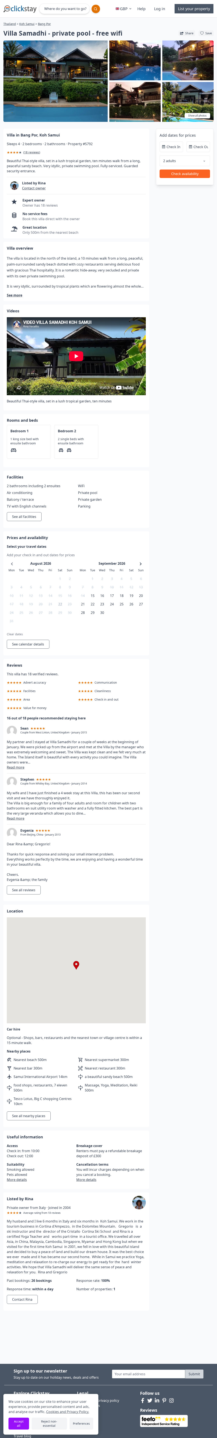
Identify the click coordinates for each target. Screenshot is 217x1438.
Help (141, 8)
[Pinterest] (164, 1400)
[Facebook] (142, 1400)
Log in (159, 8)
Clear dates (15, 634)
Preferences (81, 1423)
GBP (124, 8)
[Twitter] (149, 1400)
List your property (194, 8)
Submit (194, 1374)
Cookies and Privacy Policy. (67, 1411)
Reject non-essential (49, 1423)
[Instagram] (171, 1400)
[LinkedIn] (157, 1400)
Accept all (19, 1423)
